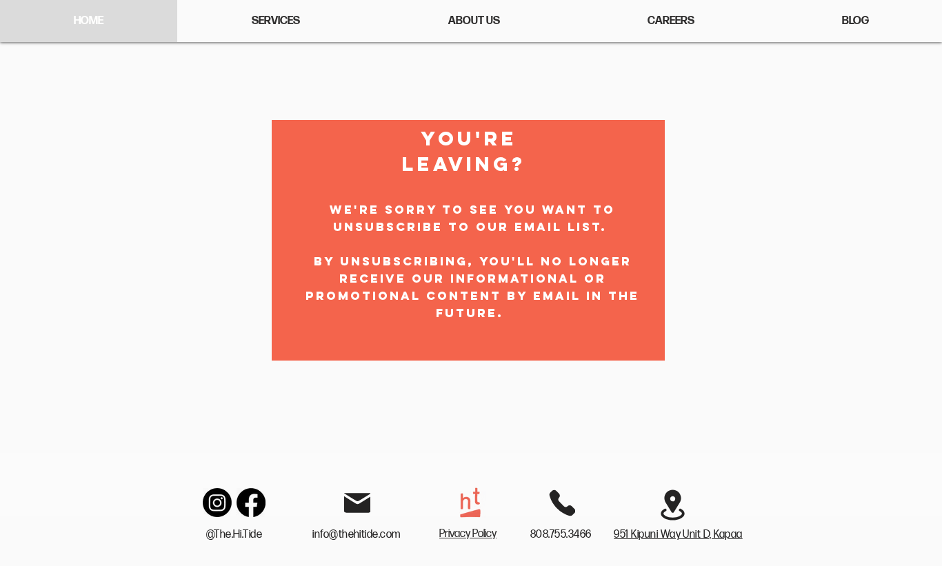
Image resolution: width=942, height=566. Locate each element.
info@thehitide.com (356, 534)
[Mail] (357, 502)
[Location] (672, 504)
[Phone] (562, 502)
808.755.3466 (562, 534)
